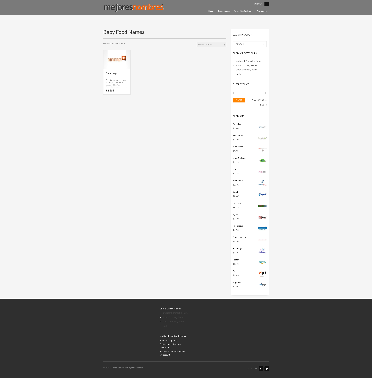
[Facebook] (261, 368)
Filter (239, 100)
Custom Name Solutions (170, 344)
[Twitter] (266, 368)
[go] (263, 44)
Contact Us (164, 347)
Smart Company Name (246, 69)
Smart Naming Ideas (169, 340)
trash (238, 74)
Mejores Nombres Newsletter (173, 351)
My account (165, 355)
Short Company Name (246, 65)
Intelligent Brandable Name (249, 61)
